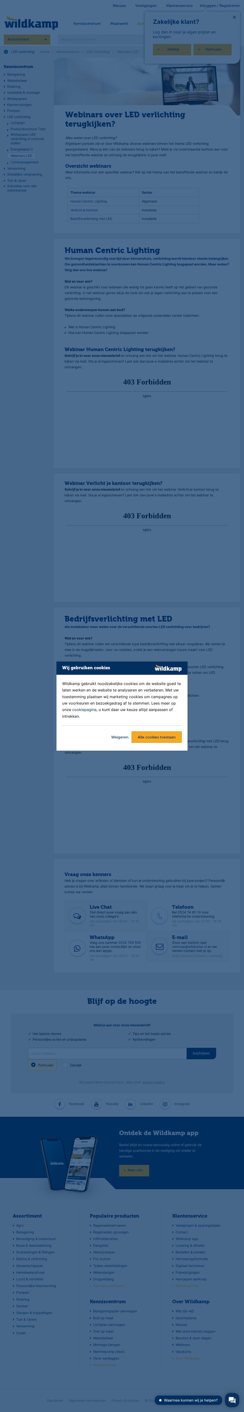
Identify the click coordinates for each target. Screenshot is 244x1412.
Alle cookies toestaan (157, 737)
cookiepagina (84, 709)
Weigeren (119, 737)
